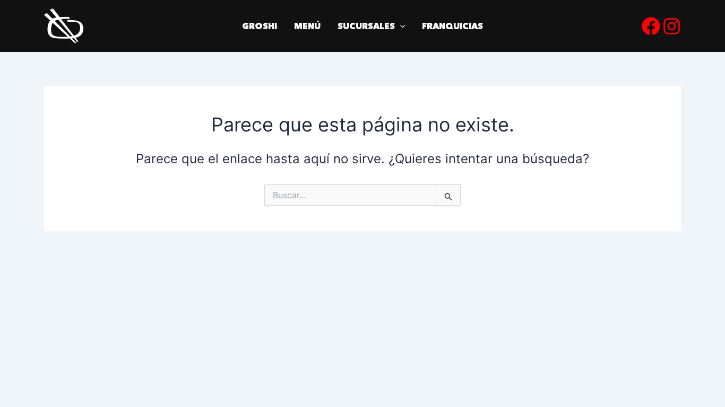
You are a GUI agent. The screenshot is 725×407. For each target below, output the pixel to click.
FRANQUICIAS (452, 26)
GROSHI (259, 26)
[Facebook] (651, 26)
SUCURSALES (366, 26)
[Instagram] (671, 26)
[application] (400, 26)
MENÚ (307, 26)
